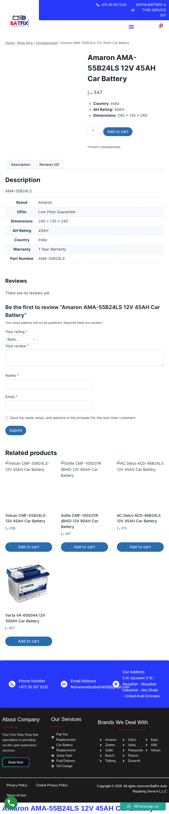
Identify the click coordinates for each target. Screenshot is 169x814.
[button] (131, 27)
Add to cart (118, 131)
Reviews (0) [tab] (49, 164)
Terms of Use (16, 795)
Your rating (16, 332)
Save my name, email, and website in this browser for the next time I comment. (73, 418)
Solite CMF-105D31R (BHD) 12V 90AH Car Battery (79, 521)
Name (12, 375)
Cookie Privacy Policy (52, 785)
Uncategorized (110, 146)
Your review (17, 346)
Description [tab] (20, 164)
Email (11, 397)
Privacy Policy (17, 785)
